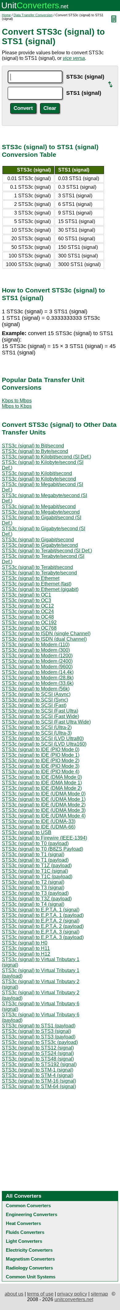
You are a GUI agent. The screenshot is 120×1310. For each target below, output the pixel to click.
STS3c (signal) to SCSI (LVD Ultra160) (44, 744)
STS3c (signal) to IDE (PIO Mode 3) (40, 766)
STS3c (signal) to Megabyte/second (41, 512)
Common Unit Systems (30, 1276)
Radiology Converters (29, 1267)
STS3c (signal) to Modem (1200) (37, 655)
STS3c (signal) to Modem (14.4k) (38, 672)
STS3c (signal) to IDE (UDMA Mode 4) (44, 815)
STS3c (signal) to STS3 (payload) (38, 1036)
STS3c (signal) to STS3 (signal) (36, 1031)
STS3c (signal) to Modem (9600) (37, 666)
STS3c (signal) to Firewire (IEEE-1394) (44, 837)
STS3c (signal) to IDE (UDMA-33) (38, 821)
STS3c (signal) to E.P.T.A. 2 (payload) (43, 926)
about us (14, 1293)
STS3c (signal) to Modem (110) (36, 644)
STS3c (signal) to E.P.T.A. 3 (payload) (43, 937)
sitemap (99, 1293)
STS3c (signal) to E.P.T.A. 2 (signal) (40, 920)
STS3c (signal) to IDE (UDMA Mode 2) (44, 804)
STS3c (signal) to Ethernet (30, 578)
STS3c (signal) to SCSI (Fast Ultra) (40, 710)
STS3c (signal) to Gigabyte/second (40, 545)
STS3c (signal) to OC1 (26, 594)
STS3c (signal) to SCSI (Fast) (34, 705)
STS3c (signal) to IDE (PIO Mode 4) (40, 771)
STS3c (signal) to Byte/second (35, 451)
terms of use (40, 1293)
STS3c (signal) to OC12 (28, 606)
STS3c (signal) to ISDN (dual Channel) (44, 639)
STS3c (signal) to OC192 (29, 622)
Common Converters (28, 1205)
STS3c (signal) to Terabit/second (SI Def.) (47, 550)
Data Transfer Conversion (33, 15)
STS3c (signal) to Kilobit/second (37, 473)
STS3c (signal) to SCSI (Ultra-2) (37, 727)
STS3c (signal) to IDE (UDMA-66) (38, 826)
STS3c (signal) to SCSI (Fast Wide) (40, 716)
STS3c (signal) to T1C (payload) (37, 876)
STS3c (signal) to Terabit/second (37, 567)
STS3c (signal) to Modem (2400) (37, 661)
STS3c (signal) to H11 (26, 948)
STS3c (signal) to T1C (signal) (35, 871)
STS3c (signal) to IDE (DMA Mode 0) (42, 777)
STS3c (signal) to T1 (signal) (33, 854)
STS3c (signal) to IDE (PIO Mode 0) (40, 749)
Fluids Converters (25, 1232)
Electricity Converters (29, 1250)
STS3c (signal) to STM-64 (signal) (39, 1086)
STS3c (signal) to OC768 (29, 628)
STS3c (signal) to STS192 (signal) (39, 1064)
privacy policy (72, 1293)
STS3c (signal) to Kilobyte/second (39, 478)
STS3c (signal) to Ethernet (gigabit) (40, 589)
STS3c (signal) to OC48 (28, 617)
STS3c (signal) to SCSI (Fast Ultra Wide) (46, 722)
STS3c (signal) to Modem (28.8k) (38, 677)
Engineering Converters (31, 1214)
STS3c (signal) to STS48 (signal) (38, 1058)
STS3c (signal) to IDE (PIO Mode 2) (40, 760)
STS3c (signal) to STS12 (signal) (38, 1047)
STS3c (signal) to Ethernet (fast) (36, 583)
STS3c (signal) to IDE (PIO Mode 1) (40, 755)
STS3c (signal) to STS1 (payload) (38, 1025)
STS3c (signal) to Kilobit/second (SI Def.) (46, 456)
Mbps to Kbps (17, 406)
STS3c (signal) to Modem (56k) (36, 688)
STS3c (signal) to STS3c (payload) (40, 1042)
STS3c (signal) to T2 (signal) (33, 882)
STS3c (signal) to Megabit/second (39, 506)
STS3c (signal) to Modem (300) (36, 650)
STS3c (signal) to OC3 (26, 600)
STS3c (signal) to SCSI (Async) (36, 694)
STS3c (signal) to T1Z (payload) (37, 865)
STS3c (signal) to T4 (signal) (33, 904)
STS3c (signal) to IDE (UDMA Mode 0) (44, 793)
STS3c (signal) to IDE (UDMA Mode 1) (44, 799)
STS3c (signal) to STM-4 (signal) (37, 1075)
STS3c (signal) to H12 (26, 953)
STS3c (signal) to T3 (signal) (33, 887)
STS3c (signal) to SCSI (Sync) (35, 699)
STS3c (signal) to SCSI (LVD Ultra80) (43, 738)
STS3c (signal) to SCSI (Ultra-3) (37, 733)
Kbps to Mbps (17, 400)
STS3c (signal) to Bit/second (33, 445)
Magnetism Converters (30, 1259)
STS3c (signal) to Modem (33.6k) (38, 683)
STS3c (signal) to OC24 (28, 611)
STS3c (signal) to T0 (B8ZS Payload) (42, 849)
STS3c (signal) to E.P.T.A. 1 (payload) (43, 915)
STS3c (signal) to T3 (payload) (35, 893)
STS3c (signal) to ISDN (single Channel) (46, 633)
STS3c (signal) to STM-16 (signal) (39, 1081)
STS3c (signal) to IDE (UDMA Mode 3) (44, 810)
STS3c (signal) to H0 (24, 942)
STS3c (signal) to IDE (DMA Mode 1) (42, 782)
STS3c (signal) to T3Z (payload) (37, 898)
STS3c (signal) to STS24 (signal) (38, 1053)
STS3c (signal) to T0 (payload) (35, 843)
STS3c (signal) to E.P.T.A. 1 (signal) (40, 909)
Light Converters (24, 1241)
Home (6, 15)
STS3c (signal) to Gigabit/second (38, 539)
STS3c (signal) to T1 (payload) (35, 860)
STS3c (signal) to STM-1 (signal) (37, 1069)
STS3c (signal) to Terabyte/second (39, 572)
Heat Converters (23, 1223)
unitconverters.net (73, 1299)
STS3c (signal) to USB (26, 832)
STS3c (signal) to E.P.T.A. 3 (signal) (40, 931)
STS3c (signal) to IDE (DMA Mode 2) (42, 788)
